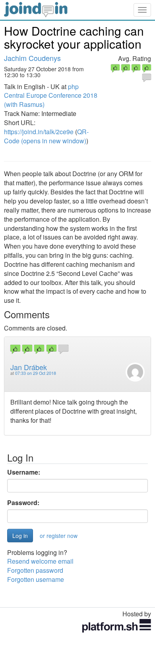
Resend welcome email (40, 561)
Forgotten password (35, 570)
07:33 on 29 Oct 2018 (35, 373)
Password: (23, 502)
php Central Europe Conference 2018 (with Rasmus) (50, 95)
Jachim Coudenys (32, 58)
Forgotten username (35, 579)
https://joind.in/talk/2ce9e (39, 131)
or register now (59, 536)
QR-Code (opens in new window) (46, 136)
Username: (23, 472)
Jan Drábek (28, 367)
